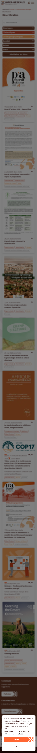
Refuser (18, 747)
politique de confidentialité (14, 734)
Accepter (17, 739)
